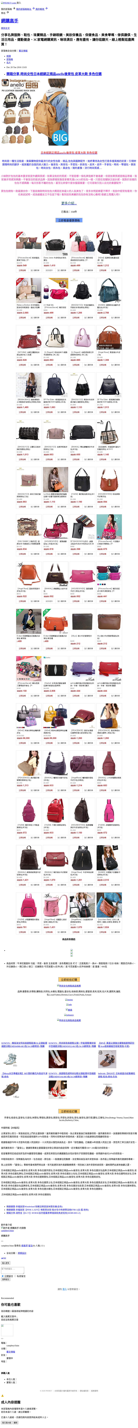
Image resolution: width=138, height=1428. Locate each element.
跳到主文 (5, 28)
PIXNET (49, 1391)
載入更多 (5, 1263)
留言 (30, 1246)
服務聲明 (94, 1391)
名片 (8, 62)
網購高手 (9, 20)
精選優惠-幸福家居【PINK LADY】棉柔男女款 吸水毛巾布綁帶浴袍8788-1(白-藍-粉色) (47, 1210)
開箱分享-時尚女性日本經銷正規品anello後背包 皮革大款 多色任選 (54, 74)
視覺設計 (22, 1253)
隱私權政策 (84, 1391)
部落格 (9, 59)
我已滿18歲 (6, 1423)
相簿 (8, 56)
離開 (15, 1423)
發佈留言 (5, 1279)
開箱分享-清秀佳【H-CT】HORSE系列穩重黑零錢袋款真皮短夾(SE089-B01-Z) (43, 1213)
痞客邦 (24, 1246)
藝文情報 (23, 51)
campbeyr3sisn (7, 1230)
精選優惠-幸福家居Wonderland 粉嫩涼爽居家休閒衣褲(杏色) (34, 1206)
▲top (3, 1258)
